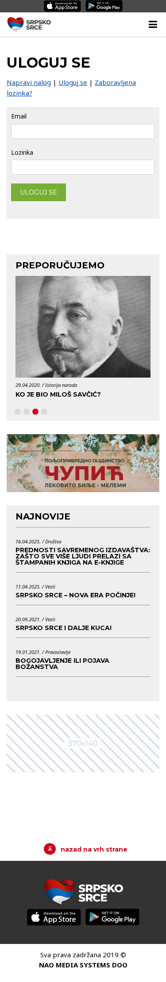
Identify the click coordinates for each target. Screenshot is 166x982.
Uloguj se (72, 82)
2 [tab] (26, 412)
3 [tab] (35, 412)
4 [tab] (44, 412)
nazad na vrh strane (94, 849)
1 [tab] (17, 412)
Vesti (50, 586)
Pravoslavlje (57, 652)
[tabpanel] (83, 340)
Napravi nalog (29, 82)
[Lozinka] (82, 166)
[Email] (82, 130)
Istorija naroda (61, 385)
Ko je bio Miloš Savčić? (58, 394)
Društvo (53, 541)
